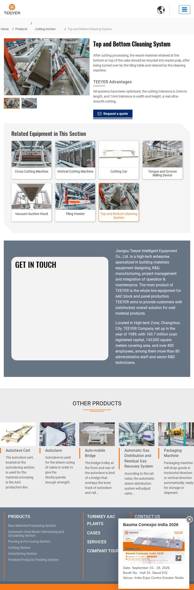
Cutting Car (118, 171)
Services (96, 541)
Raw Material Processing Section (32, 526)
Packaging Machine (173, 453)
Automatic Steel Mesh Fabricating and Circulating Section (36, 534)
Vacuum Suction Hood (31, 214)
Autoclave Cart (18, 450)
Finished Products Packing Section (33, 560)
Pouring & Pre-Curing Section (29, 542)
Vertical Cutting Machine (75, 171)
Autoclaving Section (22, 554)
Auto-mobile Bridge (95, 453)
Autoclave (53, 450)
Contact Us (147, 516)
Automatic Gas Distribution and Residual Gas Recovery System (138, 458)
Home (5, 29)
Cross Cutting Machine (31, 171)
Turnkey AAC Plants (101, 520)
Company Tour (103, 550)
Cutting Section (45, 29)
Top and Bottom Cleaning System (118, 215)
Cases (93, 532)
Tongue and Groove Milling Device (162, 173)
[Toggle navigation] (184, 9)
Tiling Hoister (75, 214)
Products (21, 29)
